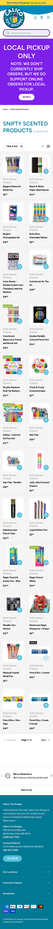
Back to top (26, 790)
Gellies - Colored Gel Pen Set (11, 436)
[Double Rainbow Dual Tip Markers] (13, 366)
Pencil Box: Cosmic (39, 672)
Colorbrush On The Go (39, 283)
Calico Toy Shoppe (16, 919)
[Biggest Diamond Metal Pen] (13, 165)
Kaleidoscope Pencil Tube (10, 531)
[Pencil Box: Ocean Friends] (39, 699)
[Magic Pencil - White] (39, 556)
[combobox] (26, 33)
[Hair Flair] (39, 413)
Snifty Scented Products (19, 109)
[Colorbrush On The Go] (39, 260)
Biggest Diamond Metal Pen (12, 188)
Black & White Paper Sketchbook (39, 188)
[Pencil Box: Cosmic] (39, 651)
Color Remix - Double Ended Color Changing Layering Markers (13, 286)
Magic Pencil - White (36, 579)
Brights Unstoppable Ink (11, 235)
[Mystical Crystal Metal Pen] (13, 651)
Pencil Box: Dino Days (11, 722)
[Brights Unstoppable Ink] (13, 212)
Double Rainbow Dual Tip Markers (11, 389)
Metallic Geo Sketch (9, 627)
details (26, 97)
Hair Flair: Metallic (12, 482)
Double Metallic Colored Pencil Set (39, 338)
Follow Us (12, 858)
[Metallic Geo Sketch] (13, 603)
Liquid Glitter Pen (38, 529)
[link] (11, 740)
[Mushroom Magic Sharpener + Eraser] (39, 603)
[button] (42, 17)
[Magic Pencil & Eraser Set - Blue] (13, 556)
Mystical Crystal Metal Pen (11, 674)
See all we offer (38, 2)
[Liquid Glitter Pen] (39, 508)
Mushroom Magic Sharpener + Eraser (39, 627)
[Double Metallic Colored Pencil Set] (39, 315)
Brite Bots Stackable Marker (38, 235)
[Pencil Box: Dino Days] (13, 699)
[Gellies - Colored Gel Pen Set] (13, 413)
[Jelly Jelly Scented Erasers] (39, 461)
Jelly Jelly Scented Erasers (39, 484)
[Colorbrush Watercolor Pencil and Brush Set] (13, 315)
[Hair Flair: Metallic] (13, 461)
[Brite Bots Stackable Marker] (39, 212)
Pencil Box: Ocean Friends (39, 722)
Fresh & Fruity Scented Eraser (37, 389)
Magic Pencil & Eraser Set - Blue (11, 579)
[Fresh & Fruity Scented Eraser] (39, 366)
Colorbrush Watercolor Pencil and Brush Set (12, 339)
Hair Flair (34, 434)
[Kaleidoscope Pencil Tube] (13, 508)
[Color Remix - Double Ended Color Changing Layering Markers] (13, 260)
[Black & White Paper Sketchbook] (39, 165)
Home (5, 109)
